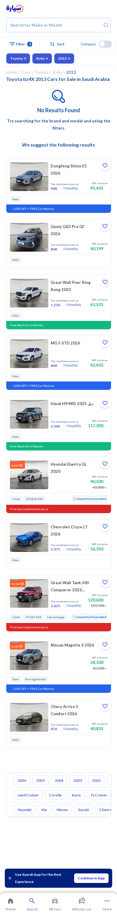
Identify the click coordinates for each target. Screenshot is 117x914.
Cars (26, 72)
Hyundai (24, 809)
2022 (96, 780)
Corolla (55, 795)
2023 (78, 780)
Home (11, 72)
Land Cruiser (28, 795)
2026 (22, 780)
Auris (76, 795)
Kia (43, 809)
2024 (59, 780)
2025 (40, 780)
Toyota (16, 58)
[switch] (105, 44)
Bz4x (40, 58)
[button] (58, 44)
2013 (62, 58)
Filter (23, 44)
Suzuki (83, 809)
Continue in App (91, 878)
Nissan (62, 809)
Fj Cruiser (99, 795)
